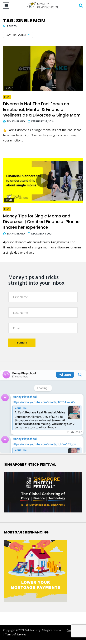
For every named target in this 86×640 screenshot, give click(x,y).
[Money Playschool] (43, 5)
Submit (22, 342)
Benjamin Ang (16, 121)
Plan (7, 97)
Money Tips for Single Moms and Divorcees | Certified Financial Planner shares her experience (42, 221)
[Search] (81, 5)
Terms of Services (15, 634)
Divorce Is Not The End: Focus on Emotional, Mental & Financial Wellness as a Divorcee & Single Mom (42, 109)
